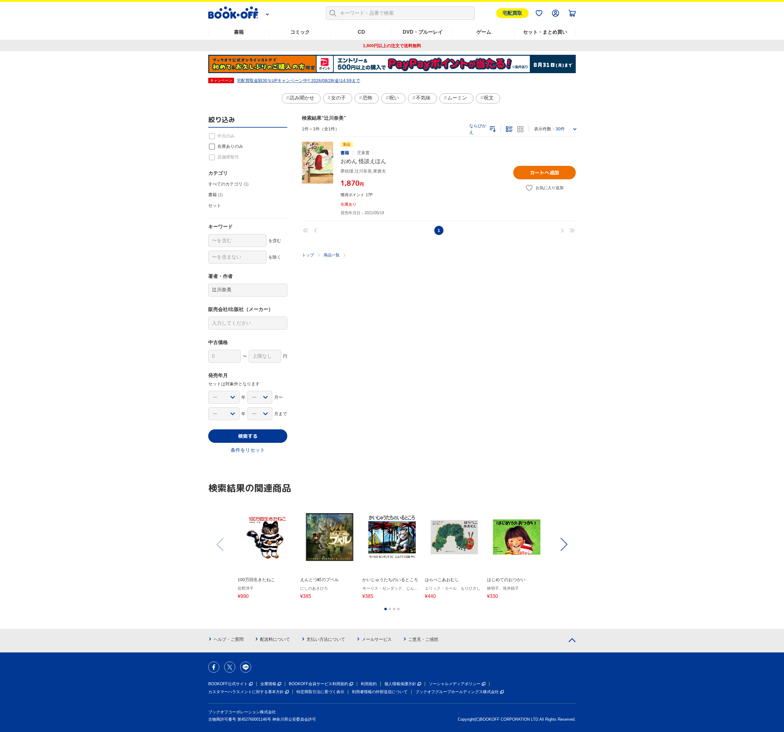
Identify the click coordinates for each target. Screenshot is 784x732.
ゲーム (484, 32)
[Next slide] (563, 544)
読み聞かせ (302, 97)
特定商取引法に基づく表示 (320, 691)
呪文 (489, 97)
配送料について (275, 639)
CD (361, 32)
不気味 (423, 97)
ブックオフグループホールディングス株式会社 (457, 691)
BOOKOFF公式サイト (228, 684)
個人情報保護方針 (400, 684)
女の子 (338, 97)
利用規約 (369, 684)
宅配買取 (512, 13)
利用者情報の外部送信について (380, 691)
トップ (308, 255)
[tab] (385, 609)
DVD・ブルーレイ (423, 32)
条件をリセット (248, 450)
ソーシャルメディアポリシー (455, 684)
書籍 (239, 32)
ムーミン (457, 97)
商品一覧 (332, 255)
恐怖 (367, 97)
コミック (300, 32)
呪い (394, 97)
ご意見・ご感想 (423, 639)
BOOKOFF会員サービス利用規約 (318, 684)
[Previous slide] (220, 544)
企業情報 (268, 684)
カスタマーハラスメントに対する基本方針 (246, 691)
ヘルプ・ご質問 (228, 639)
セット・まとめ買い (545, 32)
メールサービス (377, 639)
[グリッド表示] (520, 129)
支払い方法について (326, 639)
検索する (248, 436)
